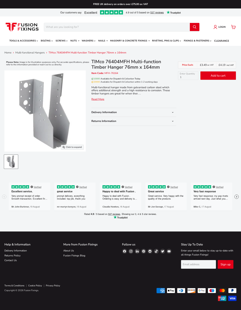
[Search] (194, 27)
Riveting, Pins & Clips (166, 40)
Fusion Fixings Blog (74, 255)
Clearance (221, 41)
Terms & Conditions (14, 285)
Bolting (46, 40)
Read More (97, 99)
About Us (68, 250)
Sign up (226, 264)
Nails (102, 40)
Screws (61, 40)
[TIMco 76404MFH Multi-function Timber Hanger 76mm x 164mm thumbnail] (11, 162)
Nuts (73, 40)
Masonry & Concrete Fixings (129, 40)
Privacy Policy (53, 285)
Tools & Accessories (23, 40)
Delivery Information (15, 250)
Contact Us (10, 260)
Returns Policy (12, 255)
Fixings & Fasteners (197, 40)
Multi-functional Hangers (30, 52)
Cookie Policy (35, 285)
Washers (88, 40)
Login (222, 27)
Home (7, 52)
